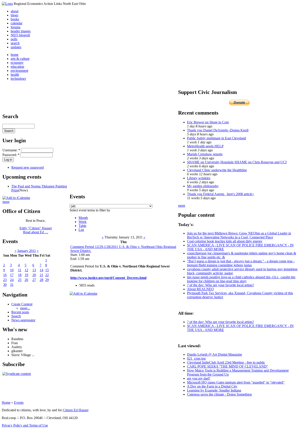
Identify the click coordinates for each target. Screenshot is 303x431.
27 (34, 280)
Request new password (27, 167)
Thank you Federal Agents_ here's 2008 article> (220, 194)
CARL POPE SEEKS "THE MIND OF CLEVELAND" (227, 366)
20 (34, 275)
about (14, 11)
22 (47, 275)
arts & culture (20, 58)
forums (15, 27)
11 (19, 270)
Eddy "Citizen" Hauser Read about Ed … (36, 230)
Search (16, 316)
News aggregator (23, 320)
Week (83, 222)
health (15, 74)
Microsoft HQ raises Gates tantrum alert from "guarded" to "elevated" (236, 382)
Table (82, 226)
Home (6, 402)
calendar (16, 23)
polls (14, 39)
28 (41, 280)
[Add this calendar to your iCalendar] (16, 198)
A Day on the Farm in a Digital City (212, 386)
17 (12, 275)
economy (17, 62)
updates (16, 47)
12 (26, 270)
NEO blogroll (20, 35)
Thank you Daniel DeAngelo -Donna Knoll (217, 130)
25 (20, 280)
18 (20, 275)
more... (25, 308)
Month (83, 218)
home (14, 55)
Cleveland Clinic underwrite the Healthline (217, 170)
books (15, 19)
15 (47, 270)
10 (12, 270)
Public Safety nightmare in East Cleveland (216, 138)
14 (41, 270)
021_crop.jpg (196, 358)
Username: (11, 150)
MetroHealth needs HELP (205, 146)
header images (21, 31)
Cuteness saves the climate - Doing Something (219, 394)
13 (34, 270)
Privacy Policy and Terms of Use (25, 425)
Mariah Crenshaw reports (204, 154)
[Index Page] (7, 4)
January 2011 (26, 251)
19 (26, 275)
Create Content (21, 304)
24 (12, 280)
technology (18, 78)
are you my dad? (198, 378)
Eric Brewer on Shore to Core (208, 122)
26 (26, 280)
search (15, 43)
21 (41, 275)
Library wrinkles (198, 178)
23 (5, 280)
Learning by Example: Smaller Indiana (214, 390)
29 (47, 280)
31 (12, 285)
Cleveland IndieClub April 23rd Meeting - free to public (226, 362)
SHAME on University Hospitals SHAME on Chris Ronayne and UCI (237, 162)
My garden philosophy (203, 186)
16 (5, 275)
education (17, 66)
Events (19, 402)
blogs (14, 15)
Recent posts (20, 312)
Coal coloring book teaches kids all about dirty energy (224, 241)
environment (19, 70)
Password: (11, 155)
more (6, 202)
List (81, 230)
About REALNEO (200, 289)
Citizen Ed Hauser (76, 410)
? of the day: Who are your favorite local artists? (220, 285)
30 (5, 285)
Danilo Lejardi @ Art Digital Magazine (214, 354)
